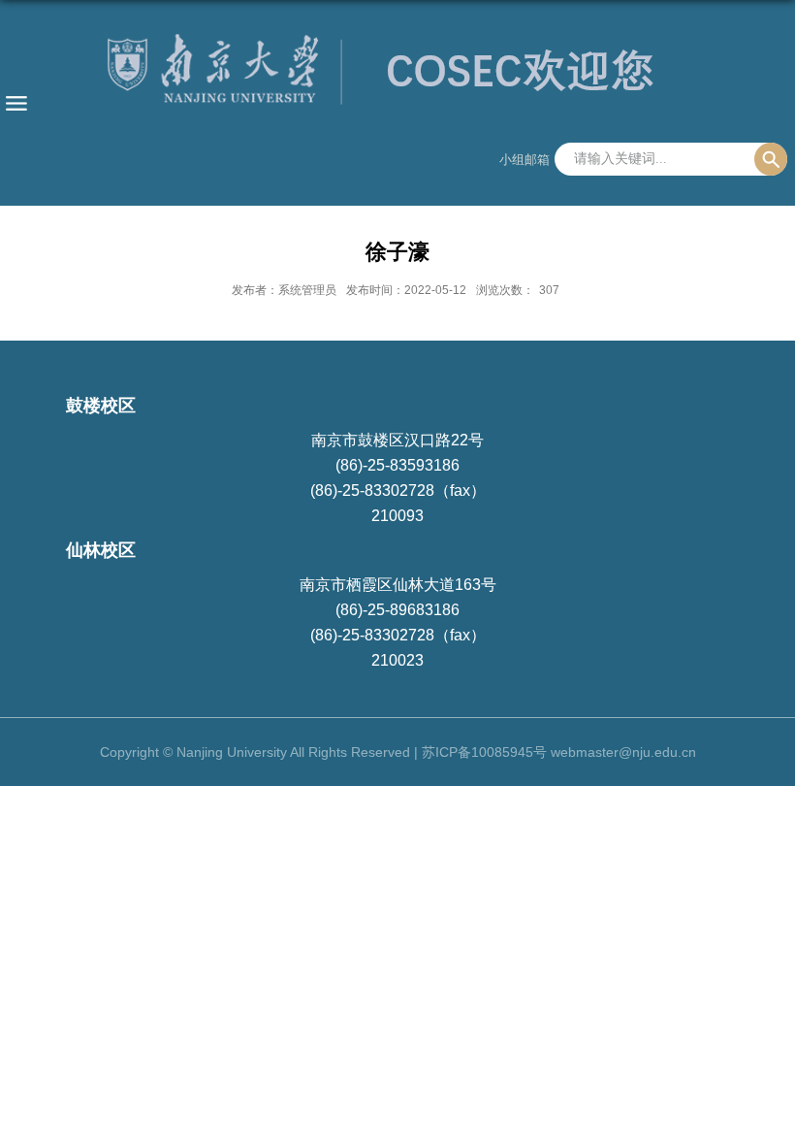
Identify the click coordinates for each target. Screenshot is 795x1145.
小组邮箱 (524, 159)
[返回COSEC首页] (397, 76)
